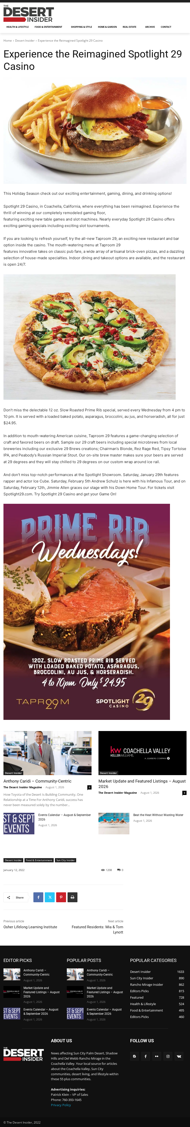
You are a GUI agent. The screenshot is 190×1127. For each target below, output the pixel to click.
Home (7, 40)
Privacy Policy (61, 1105)
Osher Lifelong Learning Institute (30, 927)
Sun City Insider (65, 860)
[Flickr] (156, 1056)
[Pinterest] (61, 897)
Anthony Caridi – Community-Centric (37, 781)
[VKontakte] (179, 1056)
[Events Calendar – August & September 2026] (18, 823)
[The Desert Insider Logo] (37, 13)
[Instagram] (168, 1056)
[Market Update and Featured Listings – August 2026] (142, 753)
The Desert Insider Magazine (22, 787)
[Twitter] (50, 897)
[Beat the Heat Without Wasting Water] (113, 823)
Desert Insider (25, 40)
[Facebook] (38, 897)
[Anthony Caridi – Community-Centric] (47, 753)
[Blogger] (134, 1056)
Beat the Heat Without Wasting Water (158, 815)
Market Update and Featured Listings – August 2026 (42, 992)
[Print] (72, 897)
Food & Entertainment (39, 860)
